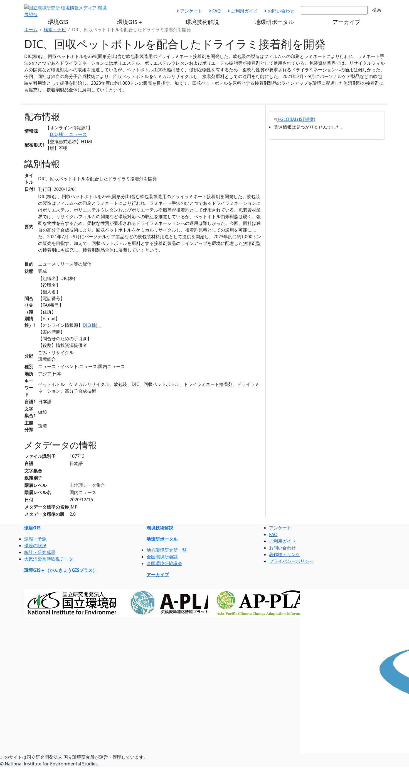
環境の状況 (35, 546)
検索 (376, 10)
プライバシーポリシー (291, 561)
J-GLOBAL (296, 119)
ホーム (31, 29)
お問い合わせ (280, 11)
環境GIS (58, 22)
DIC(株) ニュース (68, 134)
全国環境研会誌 (162, 557)
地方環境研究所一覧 (167, 550)
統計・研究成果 (39, 552)
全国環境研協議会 (164, 563)
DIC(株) (92, 325)
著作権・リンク (284, 554)
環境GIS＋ (130, 22)
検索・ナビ (55, 29)
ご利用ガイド (244, 11)
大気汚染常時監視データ (48, 559)
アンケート (190, 11)
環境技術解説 (202, 22)
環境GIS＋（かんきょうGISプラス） (60, 570)
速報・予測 (35, 539)
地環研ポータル (274, 22)
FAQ (216, 11)
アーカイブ (346, 22)
